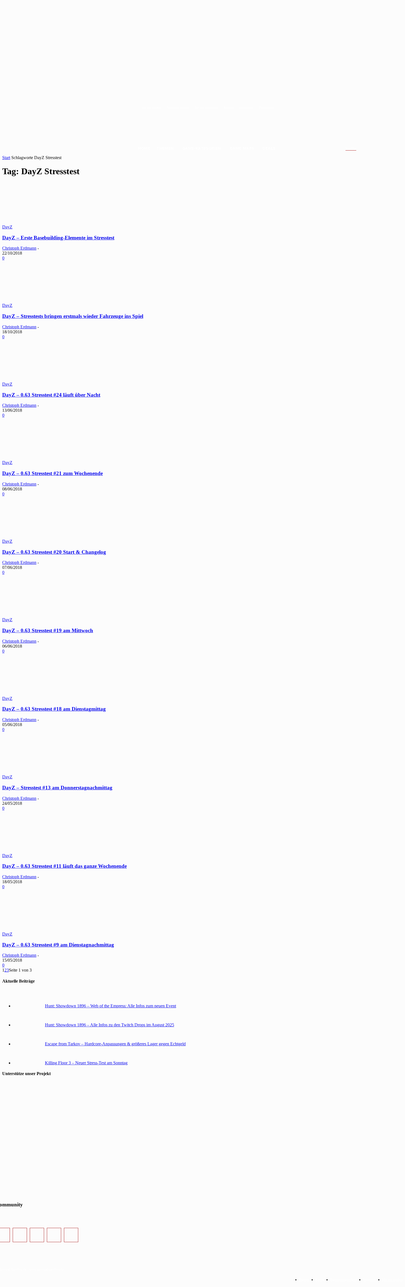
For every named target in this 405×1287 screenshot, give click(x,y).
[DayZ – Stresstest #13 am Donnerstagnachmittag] (43, 772)
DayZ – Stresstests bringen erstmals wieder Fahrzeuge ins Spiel (72, 316)
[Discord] (54, 1235)
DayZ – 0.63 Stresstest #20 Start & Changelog (54, 552)
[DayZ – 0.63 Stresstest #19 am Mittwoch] (43, 614)
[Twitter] (37, 1235)
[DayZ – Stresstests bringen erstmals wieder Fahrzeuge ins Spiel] (43, 300)
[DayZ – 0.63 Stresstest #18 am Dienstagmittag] (43, 693)
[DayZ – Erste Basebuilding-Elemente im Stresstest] (43, 222)
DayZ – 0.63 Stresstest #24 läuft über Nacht (51, 395)
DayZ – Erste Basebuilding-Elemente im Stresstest (58, 238)
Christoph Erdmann (19, 248)
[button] (357, 148)
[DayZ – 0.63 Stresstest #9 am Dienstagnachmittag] (43, 929)
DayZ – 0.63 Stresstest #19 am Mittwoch (47, 630)
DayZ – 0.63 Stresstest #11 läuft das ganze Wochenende (64, 866)
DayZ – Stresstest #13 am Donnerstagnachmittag (57, 787)
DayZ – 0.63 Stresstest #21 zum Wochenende (52, 473)
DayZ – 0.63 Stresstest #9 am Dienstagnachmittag (58, 945)
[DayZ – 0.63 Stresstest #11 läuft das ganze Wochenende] (43, 850)
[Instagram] (20, 1235)
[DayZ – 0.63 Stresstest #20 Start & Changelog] (43, 536)
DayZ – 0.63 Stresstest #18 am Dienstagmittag (54, 709)
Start (6, 157)
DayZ (7, 227)
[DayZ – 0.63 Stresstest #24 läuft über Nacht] (43, 379)
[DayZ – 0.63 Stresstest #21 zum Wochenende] (43, 457)
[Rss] (71, 1235)
